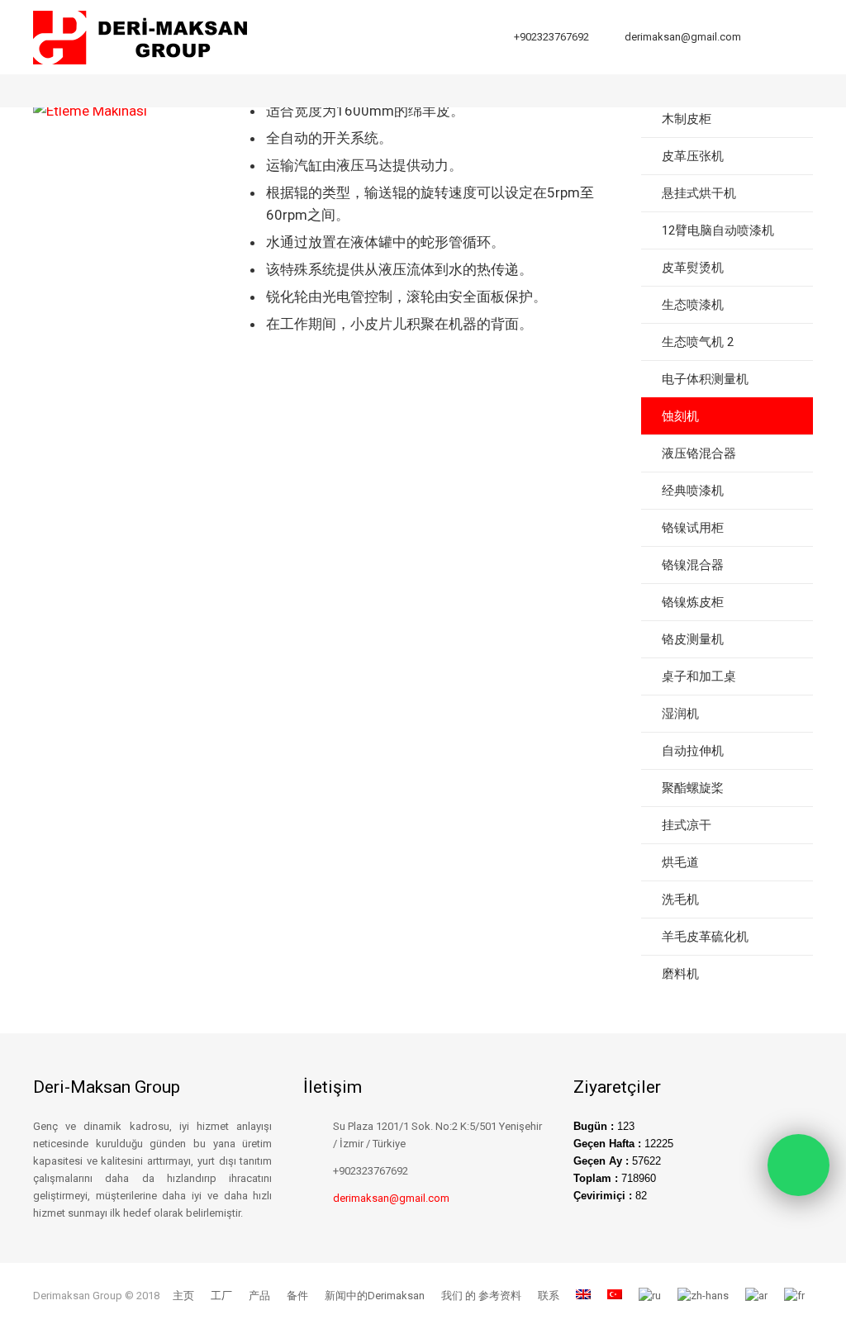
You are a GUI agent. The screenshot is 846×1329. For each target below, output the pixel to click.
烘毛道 (680, 862)
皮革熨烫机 (693, 267)
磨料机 (680, 973)
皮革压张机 (693, 156)
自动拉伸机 (693, 750)
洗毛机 (680, 899)
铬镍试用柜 (693, 527)
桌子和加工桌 (699, 676)
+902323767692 (551, 37)
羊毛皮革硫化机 (705, 936)
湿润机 (680, 713)
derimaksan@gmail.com (683, 37)
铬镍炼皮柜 (693, 602)
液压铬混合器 (699, 453)
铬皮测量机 (693, 639)
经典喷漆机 (693, 490)
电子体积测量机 (705, 379)
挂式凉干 (686, 825)
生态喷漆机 (693, 304)
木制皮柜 (686, 119)
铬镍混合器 (693, 565)
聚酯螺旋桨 (693, 788)
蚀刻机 (680, 416)
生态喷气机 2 (698, 342)
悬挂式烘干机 (699, 193)
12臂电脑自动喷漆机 (718, 230)
